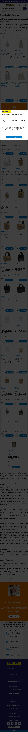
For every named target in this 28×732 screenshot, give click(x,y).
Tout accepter (14, 137)
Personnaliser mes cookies (14, 134)
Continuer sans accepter (21, 111)
